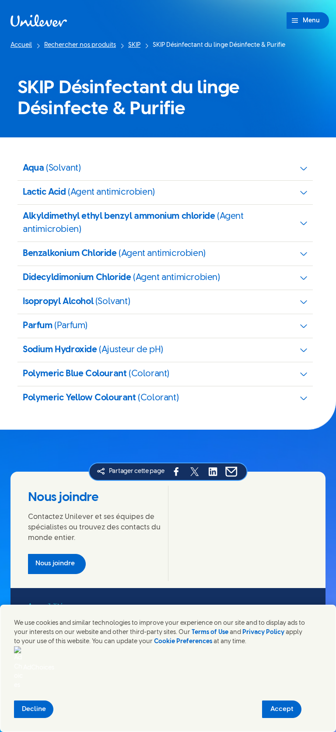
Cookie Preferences (183, 641)
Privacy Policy (263, 632)
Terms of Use (210, 632)
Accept (282, 709)
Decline (34, 709)
